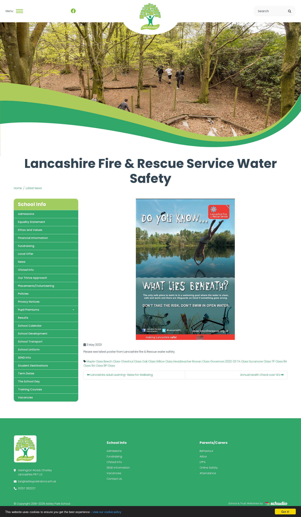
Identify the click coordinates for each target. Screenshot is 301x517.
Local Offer (25, 254)
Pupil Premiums (28, 310)
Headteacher (182, 361)
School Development (32, 334)
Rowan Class (201, 361)
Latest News (34, 188)
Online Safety (209, 468)
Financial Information (33, 238)
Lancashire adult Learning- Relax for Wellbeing (121, 375)
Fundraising (26, 246)
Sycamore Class (260, 361)
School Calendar (30, 326)
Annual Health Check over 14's (260, 375)
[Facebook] (73, 11)
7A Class (242, 361)
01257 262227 (27, 488)
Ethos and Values (30, 230)
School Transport (30, 342)
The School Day (29, 381)
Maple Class (95, 361)
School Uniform (29, 350)
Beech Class (112, 361)
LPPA (203, 462)
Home (18, 188)
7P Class (277, 361)
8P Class (109, 366)
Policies (23, 294)
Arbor (203, 456)
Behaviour (206, 451)
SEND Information (118, 468)
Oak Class (149, 361)
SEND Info (24, 358)
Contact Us (114, 479)
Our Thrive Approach (32, 278)
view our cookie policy (106, 512)
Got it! (285, 511)
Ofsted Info (26, 270)
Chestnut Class (131, 361)
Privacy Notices (29, 302)
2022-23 (230, 361)
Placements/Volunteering (36, 286)
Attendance (208, 473)
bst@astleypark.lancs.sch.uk (37, 481)
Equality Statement (31, 222)
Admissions (26, 214)
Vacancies (25, 397)
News (21, 262)
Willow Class (164, 361)
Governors (217, 361)
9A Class (97, 366)
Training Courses (30, 389)
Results (23, 318)
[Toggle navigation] (19, 11)
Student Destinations (33, 366)
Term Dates (26, 373)
